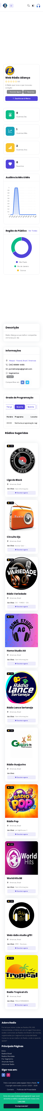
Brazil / (26, 360)
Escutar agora (22, 493)
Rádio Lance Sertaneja (20, 707)
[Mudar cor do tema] (33, 5)
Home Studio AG (16, 650)
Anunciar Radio (8, 1061)
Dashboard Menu (22, 98)
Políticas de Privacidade (26, 1089)
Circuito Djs (13, 536)
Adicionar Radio (8, 1064)
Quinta (31, 407)
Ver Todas (32, 231)
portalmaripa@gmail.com (20, 369)
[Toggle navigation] (11, 6)
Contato (10, 1089)
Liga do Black (14, 480)
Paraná (19, 360)
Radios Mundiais (8, 1056)
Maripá (12, 360)
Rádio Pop (13, 821)
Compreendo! (21, 1106)
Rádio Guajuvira (16, 764)
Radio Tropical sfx (17, 992)
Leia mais (21, 1101)
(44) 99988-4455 (16, 364)
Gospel (10, 377)
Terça (9, 407)
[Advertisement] (21, 36)
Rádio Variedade (16, 593)
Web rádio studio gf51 (19, 935)
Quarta (20, 407)
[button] (38, 5)
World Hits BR (14, 878)
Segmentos (14, 373)
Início (4, 1051)
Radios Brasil (7, 1053)
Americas (32, 360)
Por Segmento (7, 1059)
